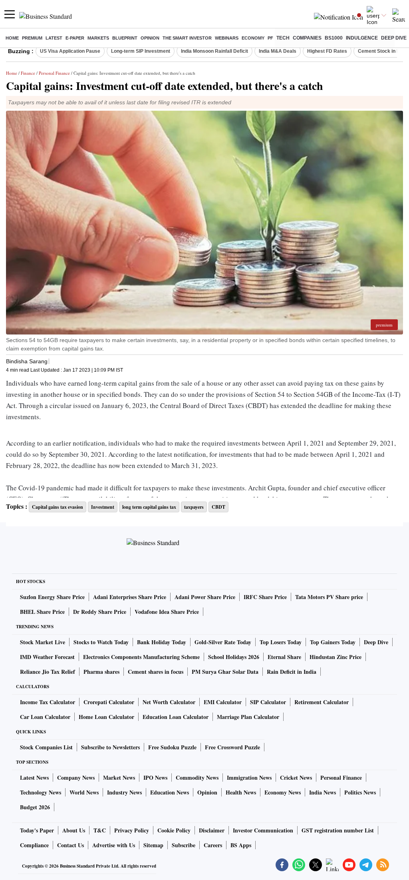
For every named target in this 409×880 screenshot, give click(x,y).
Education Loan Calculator (175, 717)
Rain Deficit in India (291, 671)
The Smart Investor (187, 38)
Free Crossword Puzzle (232, 747)
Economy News (282, 792)
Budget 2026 (35, 807)
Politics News (360, 792)
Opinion (150, 38)
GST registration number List (338, 830)
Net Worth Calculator (169, 702)
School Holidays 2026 (233, 657)
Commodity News (197, 777)
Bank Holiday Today (161, 642)
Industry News (124, 792)
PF (270, 38)
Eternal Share (284, 657)
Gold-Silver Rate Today (223, 642)
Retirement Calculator (321, 702)
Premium (32, 38)
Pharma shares (101, 671)
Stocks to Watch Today (101, 642)
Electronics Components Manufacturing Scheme (141, 657)
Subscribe (183, 845)
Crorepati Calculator (108, 702)
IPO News (155, 777)
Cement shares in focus (155, 671)
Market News (119, 777)
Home (12, 38)
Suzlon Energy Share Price (52, 597)
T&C (99, 830)
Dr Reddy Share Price (99, 611)
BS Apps (240, 845)
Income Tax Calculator (47, 702)
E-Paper (75, 38)
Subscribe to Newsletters (110, 747)
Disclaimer (211, 830)
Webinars (226, 38)
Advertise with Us (113, 845)
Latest (54, 38)
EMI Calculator (223, 702)
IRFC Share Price (265, 597)
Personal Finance (54, 73)
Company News (76, 777)
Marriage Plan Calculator (248, 717)
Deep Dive (394, 38)
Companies (307, 38)
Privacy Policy (131, 830)
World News (84, 792)
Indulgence (362, 38)
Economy (253, 38)
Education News (169, 792)
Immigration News (249, 777)
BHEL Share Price (42, 611)
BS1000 (334, 38)
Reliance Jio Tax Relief (47, 671)
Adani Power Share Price (205, 597)
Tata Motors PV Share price (329, 597)
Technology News (40, 792)
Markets (98, 38)
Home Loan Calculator (106, 717)
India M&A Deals (277, 51)
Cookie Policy (174, 830)
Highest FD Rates (327, 51)
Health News (241, 792)
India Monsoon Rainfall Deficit (214, 51)
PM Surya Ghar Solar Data (225, 671)
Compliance (34, 845)
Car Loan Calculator (45, 717)
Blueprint (124, 38)
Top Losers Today (281, 642)
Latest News (34, 777)
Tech (283, 38)
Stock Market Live (42, 642)
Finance (28, 73)
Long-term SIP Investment (140, 51)
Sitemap (153, 845)
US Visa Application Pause (70, 51)
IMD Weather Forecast (47, 657)
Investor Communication (263, 830)
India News (322, 792)
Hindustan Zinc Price (335, 657)
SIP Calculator (268, 702)
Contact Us (70, 845)
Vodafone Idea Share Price (167, 611)
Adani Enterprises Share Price (129, 597)
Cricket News (296, 777)
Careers (213, 845)
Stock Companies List (46, 747)
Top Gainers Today (332, 642)
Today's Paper (37, 830)
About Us (73, 830)
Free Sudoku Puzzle (172, 747)
